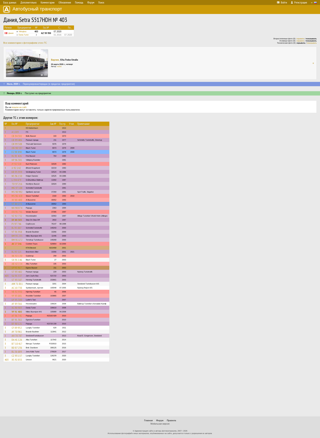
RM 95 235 (17, 235)
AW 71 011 (17, 283)
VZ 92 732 (17, 216)
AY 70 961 (17, 331)
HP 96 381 (17, 160)
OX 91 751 (17, 212)
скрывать (300, 39)
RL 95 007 (17, 227)
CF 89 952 (17, 327)
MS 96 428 (17, 196)
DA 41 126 (17, 339)
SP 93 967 (17, 267)
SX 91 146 (17, 259)
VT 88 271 (17, 204)
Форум (160, 420)
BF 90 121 (17, 323)
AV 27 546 (17, 243)
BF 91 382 (17, 319)
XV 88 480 (17, 200)
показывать (312, 43)
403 (7, 275)
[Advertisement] (160, 390)
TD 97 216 (17, 184)
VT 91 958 (17, 231)
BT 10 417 (17, 343)
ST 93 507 (17, 279)
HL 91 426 (17, 156)
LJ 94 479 (16, 180)
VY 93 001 (17, 295)
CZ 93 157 (17, 355)
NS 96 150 (17, 176)
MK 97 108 (17, 188)
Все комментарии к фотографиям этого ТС (25, 43)
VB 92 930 (17, 291)
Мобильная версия (160, 424)
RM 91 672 (17, 239)
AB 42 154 (17, 263)
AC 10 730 (17, 287)
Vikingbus (22, 31)
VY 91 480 (17, 311)
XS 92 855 (17, 359)
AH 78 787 (17, 335)
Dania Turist (23, 35)
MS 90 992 (17, 192)
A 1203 (15, 132)
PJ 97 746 (17, 223)
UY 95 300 (17, 299)
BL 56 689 (17, 351)
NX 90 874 (17, 208)
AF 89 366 (17, 303)
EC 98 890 (17, 152)
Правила (171, 420)
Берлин (55, 60)
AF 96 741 (17, 315)
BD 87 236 (17, 347)
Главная (148, 420)
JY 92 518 (17, 164)
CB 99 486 (17, 140)
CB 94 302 (17, 136)
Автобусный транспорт (37, 8)
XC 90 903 (17, 307)
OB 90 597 (17, 148)
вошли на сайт (19, 107)
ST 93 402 (17, 271)
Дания (11, 33)
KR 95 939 (17, 172)
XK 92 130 (17, 255)
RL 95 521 (17, 251)
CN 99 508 (17, 144)
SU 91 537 (17, 275)
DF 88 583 (17, 219)
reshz (59, 66)
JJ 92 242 (16, 168)
